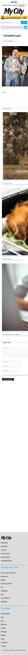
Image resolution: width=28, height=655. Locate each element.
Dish (2, 617)
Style (2, 639)
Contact (4, 550)
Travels (3, 646)
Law (2, 587)
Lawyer (3, 628)
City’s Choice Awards (8, 573)
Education (4, 576)
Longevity (4, 591)
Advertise (4, 546)
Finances (4, 624)
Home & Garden (6, 584)
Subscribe (4, 543)
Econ (2, 621)
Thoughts (4, 642)
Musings (3, 632)
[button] (25, 27)
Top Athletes (5, 598)
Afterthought (5, 614)
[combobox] (10, 22)
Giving (3, 580)
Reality (3, 635)
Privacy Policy (5, 557)
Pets (2, 594)
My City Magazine (7, 41)
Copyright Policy (6, 561)
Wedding (4, 602)
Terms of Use (5, 553)
